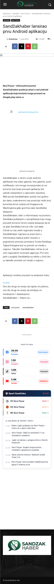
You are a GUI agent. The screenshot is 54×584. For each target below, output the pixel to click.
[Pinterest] (28, 46)
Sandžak (15, 13)
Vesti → (45, 401)
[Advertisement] (27, 501)
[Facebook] (15, 46)
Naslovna (7, 13)
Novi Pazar (25, 13)
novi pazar (15, 307)
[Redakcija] (5, 39)
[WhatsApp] (35, 46)
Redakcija (13, 39)
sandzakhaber (28, 307)
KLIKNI (6, 282)
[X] (21, 46)
